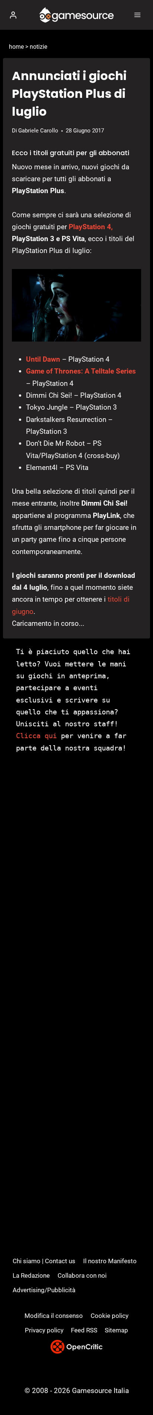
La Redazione (31, 1275)
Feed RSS (84, 1330)
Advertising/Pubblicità (44, 1290)
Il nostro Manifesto (110, 1261)
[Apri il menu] (137, 14)
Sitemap (116, 1330)
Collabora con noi (82, 1275)
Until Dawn (43, 359)
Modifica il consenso (54, 1315)
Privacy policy (44, 1330)
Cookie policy (109, 1315)
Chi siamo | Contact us (44, 1261)
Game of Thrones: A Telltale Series (81, 371)
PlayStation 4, (91, 227)
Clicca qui (36, 735)
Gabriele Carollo (38, 130)
